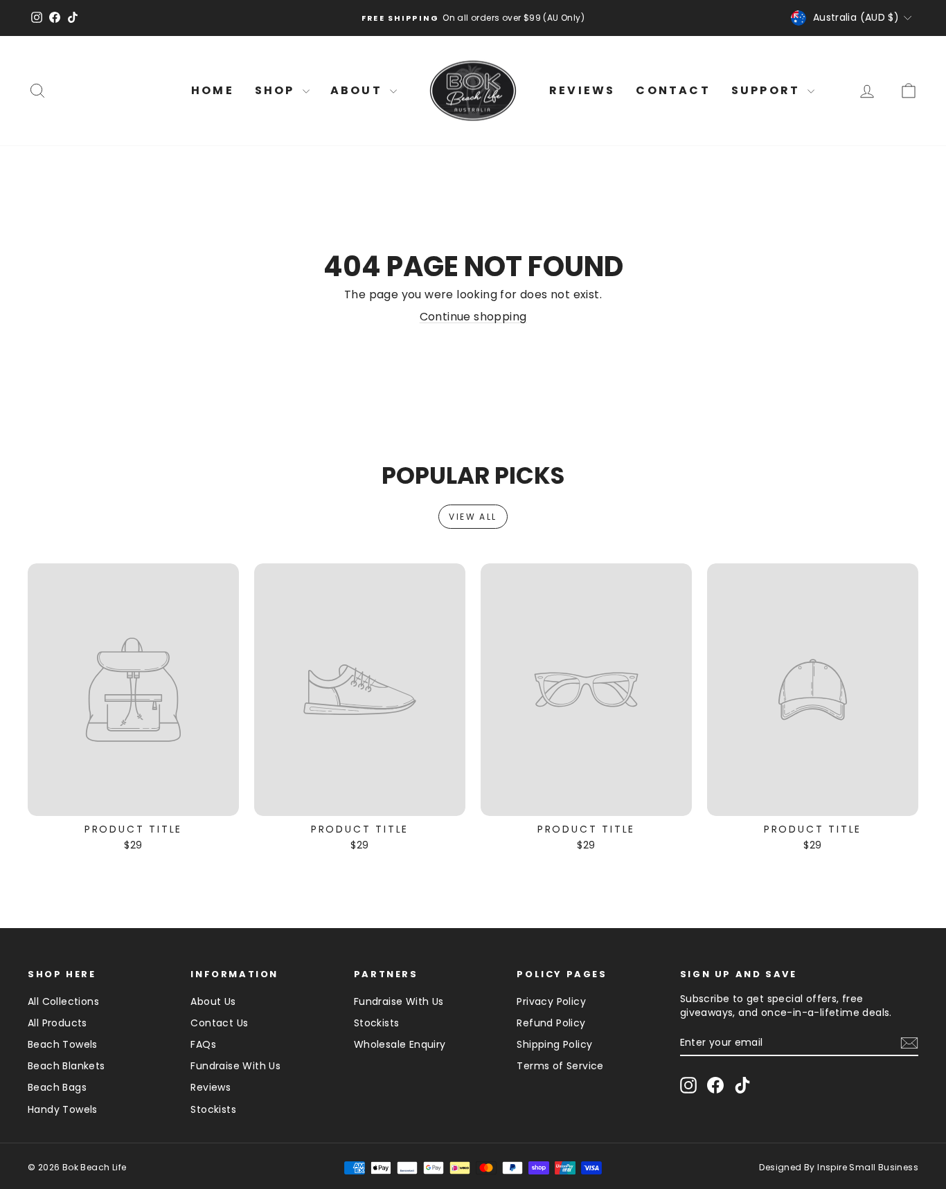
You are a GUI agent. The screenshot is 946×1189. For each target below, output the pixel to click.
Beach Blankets (66, 1066)
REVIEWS (582, 90)
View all (473, 517)
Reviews (210, 1087)
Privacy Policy (551, 1001)
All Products (57, 1023)
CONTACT (673, 90)
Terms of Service (560, 1066)
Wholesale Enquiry (400, 1044)
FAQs (203, 1044)
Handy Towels (63, 1109)
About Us (212, 1001)
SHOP (277, 90)
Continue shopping (473, 317)
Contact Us (219, 1023)
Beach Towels (63, 1044)
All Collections (63, 1001)
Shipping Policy (554, 1044)
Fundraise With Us (235, 1066)
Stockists (213, 1109)
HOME (212, 90)
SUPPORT (768, 90)
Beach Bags (57, 1087)
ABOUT (358, 90)
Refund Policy (551, 1023)
